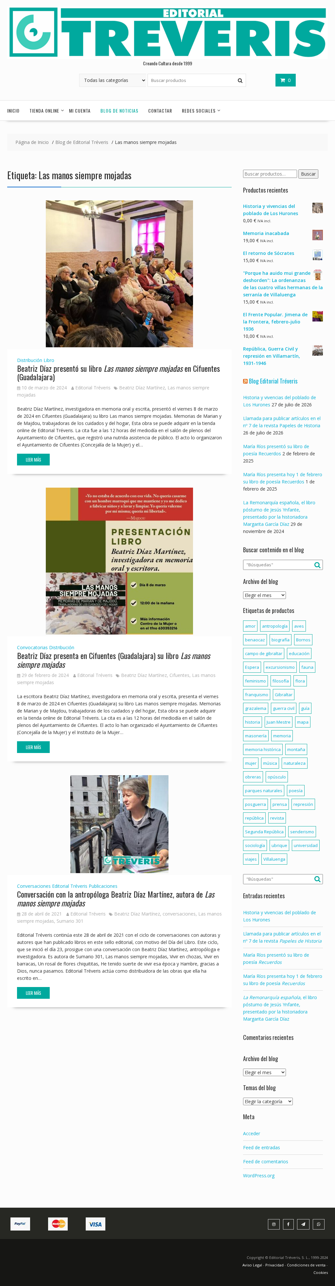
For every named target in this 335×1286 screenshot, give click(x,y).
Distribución (29, 360)
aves (299, 626)
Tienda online (44, 110)
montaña (296, 749)
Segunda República (264, 832)
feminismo (255, 681)
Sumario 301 (70, 921)
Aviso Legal (252, 1264)
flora (300, 681)
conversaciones (179, 914)
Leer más (33, 459)
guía (305, 708)
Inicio (13, 110)
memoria (282, 736)
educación (299, 653)
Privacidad (274, 1264)
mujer (250, 763)
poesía (296, 790)
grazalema (255, 708)
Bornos (303, 640)
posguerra (255, 804)
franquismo (256, 695)
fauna (307, 667)
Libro (49, 360)
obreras (253, 777)
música (270, 763)
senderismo (302, 832)
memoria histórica (263, 749)
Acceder (251, 1133)
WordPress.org (258, 1175)
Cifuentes (179, 675)
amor (250, 626)
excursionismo (280, 667)
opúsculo (277, 777)
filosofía (281, 681)
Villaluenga (274, 859)
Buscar (308, 174)
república (254, 818)
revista (277, 818)
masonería (256, 736)
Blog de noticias (119, 110)
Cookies (320, 1272)
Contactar (160, 110)
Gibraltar (283, 695)
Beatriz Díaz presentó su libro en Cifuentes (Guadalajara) (118, 372)
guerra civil (283, 708)
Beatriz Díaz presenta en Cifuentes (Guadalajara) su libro (113, 660)
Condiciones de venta (306, 1264)
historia (252, 722)
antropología (275, 626)
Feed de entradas (261, 1147)
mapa (303, 722)
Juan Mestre (279, 722)
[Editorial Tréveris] (167, 57)
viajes (251, 859)
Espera (252, 667)
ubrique (279, 845)
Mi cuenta (80, 110)
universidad (306, 845)
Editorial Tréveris (93, 387)
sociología (255, 845)
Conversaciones (34, 886)
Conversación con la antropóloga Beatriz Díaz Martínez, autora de (115, 898)
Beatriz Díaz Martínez (142, 387)
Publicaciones (103, 886)
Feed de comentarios (265, 1161)
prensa (280, 804)
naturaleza (295, 763)
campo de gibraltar (263, 653)
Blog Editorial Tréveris (273, 381)
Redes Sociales (199, 110)
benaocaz (255, 640)
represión (303, 804)
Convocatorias (32, 647)
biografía (281, 640)
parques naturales (263, 790)
